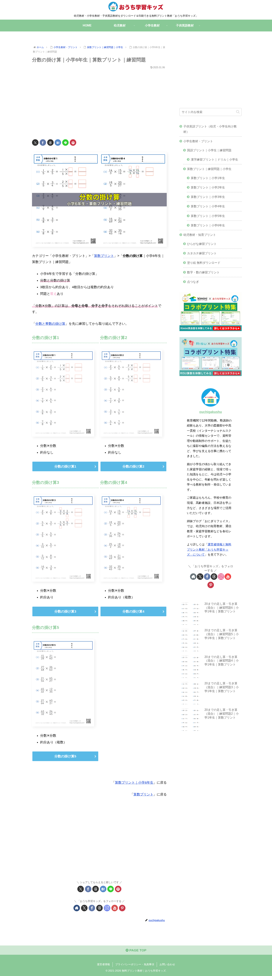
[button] (238, 112)
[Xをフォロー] (84, 908)
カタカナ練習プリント (202, 253)
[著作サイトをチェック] (76, 908)
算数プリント (104, 256)
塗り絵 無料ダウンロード (203, 262)
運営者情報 (103, 964)
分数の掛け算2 (133, 466)
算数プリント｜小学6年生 (134, 782)
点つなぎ (193, 281)
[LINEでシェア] (65, 142)
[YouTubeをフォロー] (114, 908)
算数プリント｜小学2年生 (208, 187)
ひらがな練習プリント (202, 243)
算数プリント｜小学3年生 (208, 196)
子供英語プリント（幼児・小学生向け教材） (210, 129)
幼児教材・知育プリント (199, 234)
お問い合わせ (167, 964)
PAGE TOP (137, 950)
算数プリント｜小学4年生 (208, 206)
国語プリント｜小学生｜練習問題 (209, 150)
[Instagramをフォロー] (107, 908)
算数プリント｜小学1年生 (208, 178)
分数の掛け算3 (65, 611)
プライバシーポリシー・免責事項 (134, 964)
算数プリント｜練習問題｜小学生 (209, 169)
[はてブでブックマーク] (58, 142)
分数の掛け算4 (133, 611)
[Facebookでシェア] (43, 142)
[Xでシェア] (35, 142)
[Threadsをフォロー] (99, 908)
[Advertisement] (99, 102)
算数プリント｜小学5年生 (208, 216)
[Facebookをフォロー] (92, 908)
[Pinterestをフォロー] (122, 908)
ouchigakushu (210, 412)
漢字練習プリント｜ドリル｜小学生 (214, 159)
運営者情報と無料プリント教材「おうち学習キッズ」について (209, 549)
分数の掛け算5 (65, 756)
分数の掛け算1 (65, 466)
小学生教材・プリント (198, 141)
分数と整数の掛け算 (50, 324)
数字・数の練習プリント (203, 272)
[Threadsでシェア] (50, 142)
